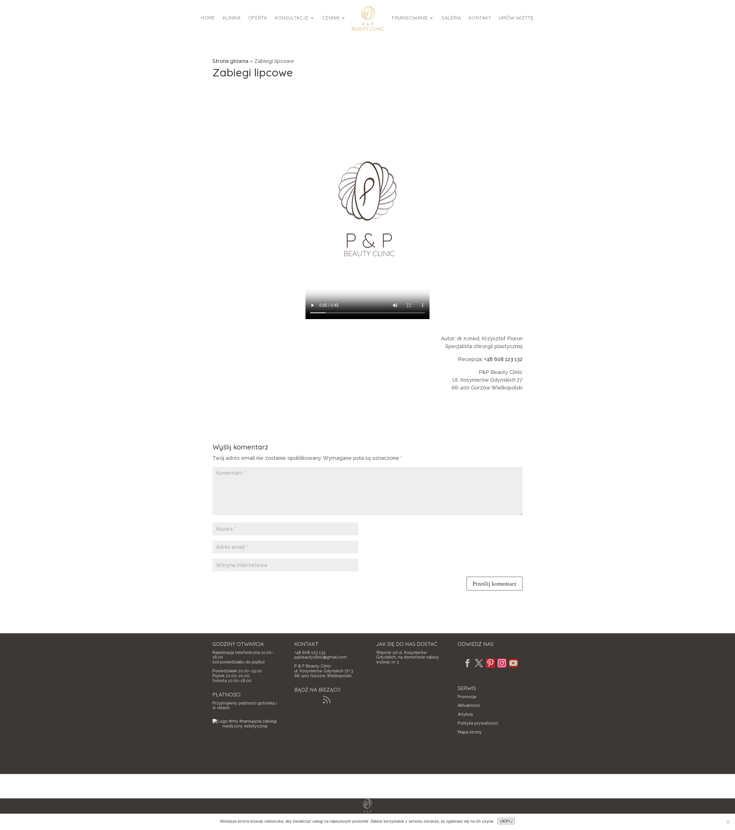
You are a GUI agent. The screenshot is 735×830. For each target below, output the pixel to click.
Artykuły (465, 714)
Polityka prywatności (478, 723)
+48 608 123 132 (503, 359)
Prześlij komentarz (495, 583)
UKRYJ (506, 821)
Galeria (451, 18)
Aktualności (469, 705)
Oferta (257, 18)
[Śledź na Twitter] (478, 663)
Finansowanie (410, 18)
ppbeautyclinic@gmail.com (320, 657)
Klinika (232, 18)
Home (208, 18)
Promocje (467, 696)
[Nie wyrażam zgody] (728, 822)
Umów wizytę (516, 18)
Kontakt (480, 18)
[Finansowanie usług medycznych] (244, 726)
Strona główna (230, 61)
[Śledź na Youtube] (513, 663)
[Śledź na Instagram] (501, 663)
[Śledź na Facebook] (467, 663)
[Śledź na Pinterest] (490, 663)
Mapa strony (470, 732)
